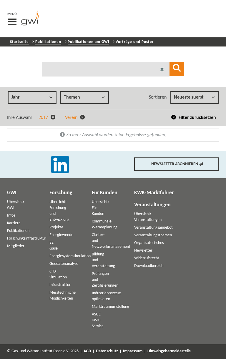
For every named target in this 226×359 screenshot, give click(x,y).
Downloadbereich (148, 266)
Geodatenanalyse (63, 264)
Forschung (60, 193)
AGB (87, 351)
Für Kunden (104, 193)
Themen (72, 97)
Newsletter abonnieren (174, 164)
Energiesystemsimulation (70, 256)
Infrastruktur (60, 285)
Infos (11, 215)
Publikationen (48, 42)
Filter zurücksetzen (196, 117)
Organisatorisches (149, 243)
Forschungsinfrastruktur (26, 238)
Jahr (15, 97)
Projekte (56, 227)
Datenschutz (107, 351)
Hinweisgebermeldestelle (169, 351)
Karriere (14, 223)
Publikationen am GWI (88, 42)
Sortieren (158, 97)
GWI (11, 193)
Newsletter (143, 250)
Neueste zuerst (189, 97)
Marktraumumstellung (110, 307)
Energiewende (61, 235)
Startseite (19, 42)
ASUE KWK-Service (98, 320)
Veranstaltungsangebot (153, 227)
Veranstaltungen (152, 205)
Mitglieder (15, 246)
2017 (44, 117)
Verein (72, 117)
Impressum (132, 351)
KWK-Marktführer (154, 193)
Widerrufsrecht (146, 258)
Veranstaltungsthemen (153, 235)
